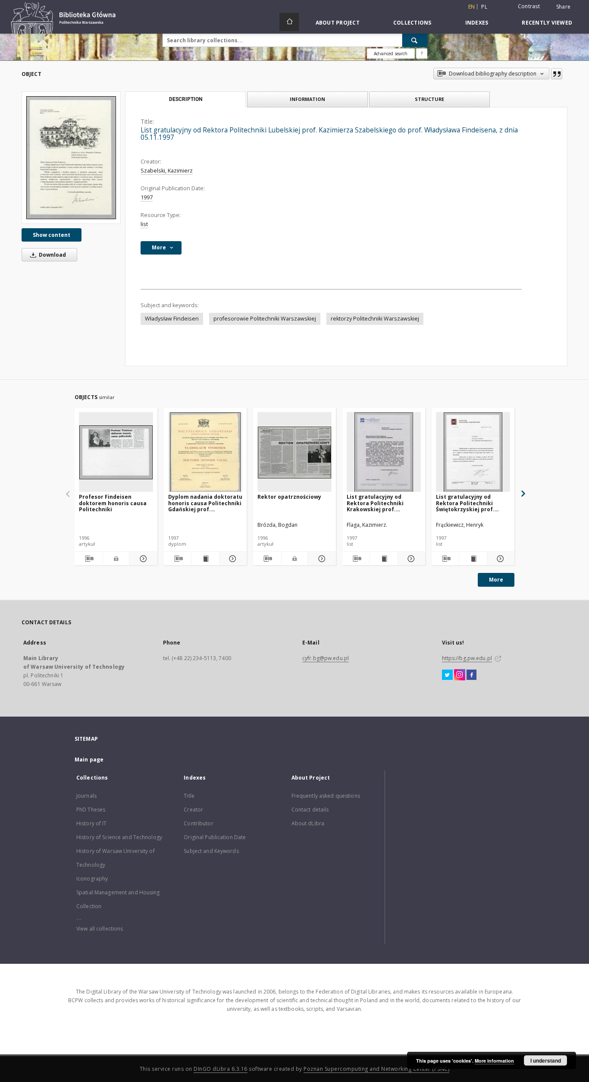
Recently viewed (547, 22)
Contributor (198, 823)
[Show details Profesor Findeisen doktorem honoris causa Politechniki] (142, 558)
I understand (545, 1060)
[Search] (414, 40)
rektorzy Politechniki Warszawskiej (375, 318)
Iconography (92, 878)
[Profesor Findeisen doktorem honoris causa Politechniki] (116, 452)
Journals (86, 795)
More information (494, 1060)
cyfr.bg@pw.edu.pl (325, 658)
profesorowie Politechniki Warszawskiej (264, 318)
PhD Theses (90, 809)
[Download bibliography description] (89, 558)
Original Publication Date (215, 837)
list (144, 224)
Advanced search (390, 53)
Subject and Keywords (211, 851)
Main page (89, 759)
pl (484, 6)
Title (189, 795)
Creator (193, 809)
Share (563, 6)
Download (52, 254)
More (496, 579)
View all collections (99, 928)
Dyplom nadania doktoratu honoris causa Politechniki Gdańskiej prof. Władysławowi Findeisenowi (205, 503)
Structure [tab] (429, 99)
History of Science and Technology (119, 837)
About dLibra (307, 823)
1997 (147, 197)
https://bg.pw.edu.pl (467, 658)
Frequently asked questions (325, 795)
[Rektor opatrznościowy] (294, 452)
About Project (338, 22)
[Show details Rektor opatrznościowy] (321, 558)
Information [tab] (307, 99)
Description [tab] (185, 99)
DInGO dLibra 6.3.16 (221, 1069)
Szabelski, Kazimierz (167, 170)
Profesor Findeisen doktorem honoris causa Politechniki (113, 503)
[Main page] (289, 22)
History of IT (91, 823)
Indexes (477, 22)
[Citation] (556, 73)
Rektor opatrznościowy (289, 496)
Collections (412, 22)
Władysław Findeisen (172, 318)
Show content (51, 235)
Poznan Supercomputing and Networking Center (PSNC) (376, 1069)
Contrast (529, 6)
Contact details (310, 809)
